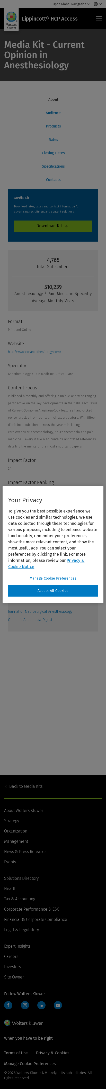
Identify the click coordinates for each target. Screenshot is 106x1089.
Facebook (8, 1005)
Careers (11, 956)
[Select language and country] (96, 4)
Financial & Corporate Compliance (35, 919)
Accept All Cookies (53, 591)
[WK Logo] (23, 1023)
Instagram (25, 1005)
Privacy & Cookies (52, 1052)
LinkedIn (41, 1005)
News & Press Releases (25, 851)
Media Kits (25, 786)
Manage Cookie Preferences (53, 578)
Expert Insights (17, 946)
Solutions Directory (21, 878)
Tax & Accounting (19, 898)
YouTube (58, 1005)
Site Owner (14, 977)
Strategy (11, 820)
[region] (53, 544)
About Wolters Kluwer (23, 810)
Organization (15, 831)
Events (10, 861)
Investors (12, 966)
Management (16, 841)
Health (10, 888)
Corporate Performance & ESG (31, 909)
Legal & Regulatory (21, 929)
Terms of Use (16, 1052)
